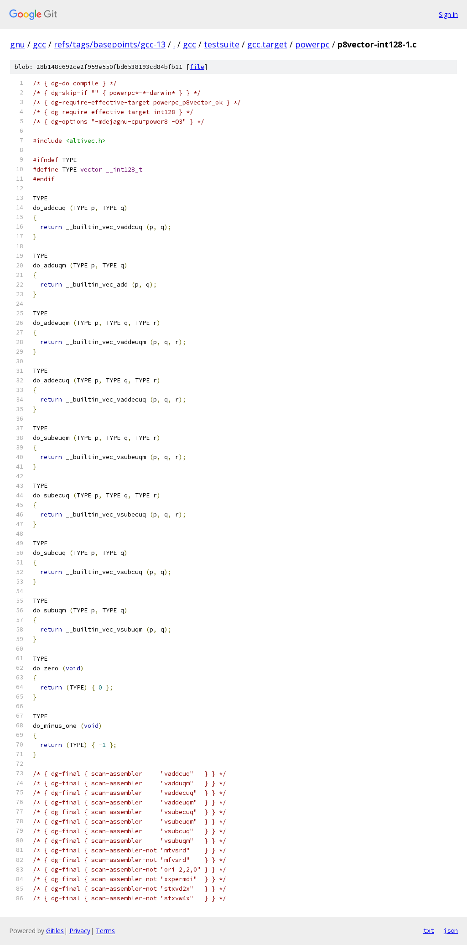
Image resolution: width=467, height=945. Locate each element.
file (197, 67)
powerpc (312, 44)
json (450, 930)
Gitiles (55, 930)
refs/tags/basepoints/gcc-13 (110, 44)
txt (428, 930)
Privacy (79, 930)
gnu (17, 44)
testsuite (221, 44)
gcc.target (267, 44)
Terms (105, 930)
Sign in (448, 14)
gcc (39, 44)
